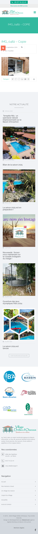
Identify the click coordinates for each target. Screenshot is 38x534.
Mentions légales (19, 528)
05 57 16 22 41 (20, 2)
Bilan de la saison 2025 (13, 165)
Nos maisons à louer (7, 486)
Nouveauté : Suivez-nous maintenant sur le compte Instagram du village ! (12, 255)
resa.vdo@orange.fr (11, 466)
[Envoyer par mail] (25, 79)
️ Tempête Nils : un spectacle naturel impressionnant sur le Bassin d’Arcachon (12, 119)
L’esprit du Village (6, 495)
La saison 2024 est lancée (11, 347)
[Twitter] (12, 79)
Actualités (4, 500)
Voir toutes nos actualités (19, 355)
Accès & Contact (6, 504)
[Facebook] (16, 79)
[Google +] (19, 79)
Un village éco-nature (8, 491)
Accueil (3, 482)
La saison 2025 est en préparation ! (12, 208)
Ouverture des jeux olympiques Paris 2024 (12, 302)
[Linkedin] (22, 79)
